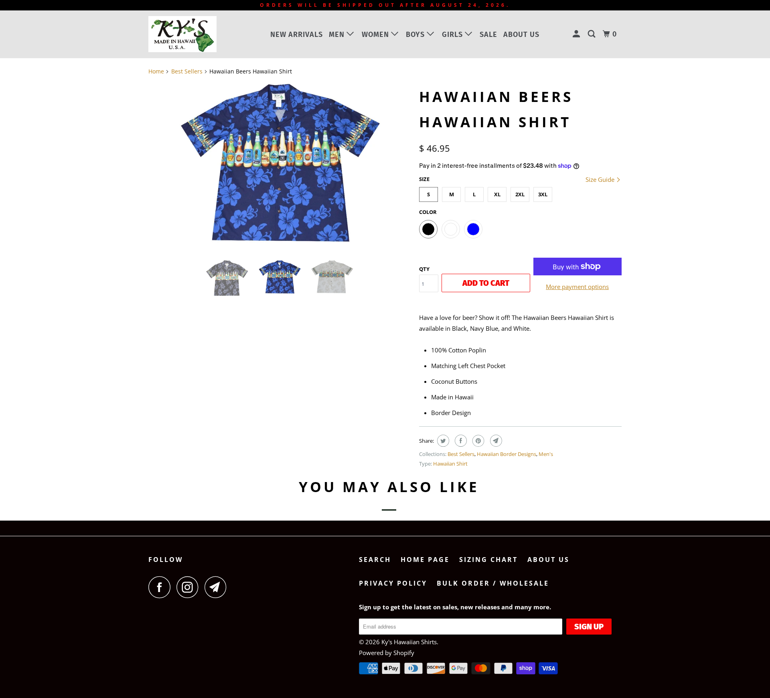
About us (521, 34)
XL (497, 194)
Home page (425, 559)
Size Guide (601, 179)
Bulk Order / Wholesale (493, 583)
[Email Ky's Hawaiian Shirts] (218, 587)
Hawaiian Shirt (450, 463)
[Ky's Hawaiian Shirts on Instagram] (189, 587)
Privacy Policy (393, 583)
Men (337, 34)
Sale (488, 34)
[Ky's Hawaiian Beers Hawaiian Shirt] (279, 163)
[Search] (592, 34)
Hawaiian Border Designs (506, 454)
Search (375, 559)
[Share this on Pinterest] (477, 441)
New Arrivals (296, 34)
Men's (546, 454)
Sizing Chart (488, 559)
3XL (542, 194)
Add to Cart (485, 283)
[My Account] (577, 34)
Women (376, 34)
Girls (453, 34)
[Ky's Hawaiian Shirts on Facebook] (161, 587)
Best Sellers (461, 454)
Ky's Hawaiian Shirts (409, 642)
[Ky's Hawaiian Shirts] (189, 34)
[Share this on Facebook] (460, 441)
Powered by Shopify (386, 653)
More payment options (577, 287)
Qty (424, 269)
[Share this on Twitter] (442, 441)
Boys (416, 34)
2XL (520, 194)
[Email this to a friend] (495, 441)
